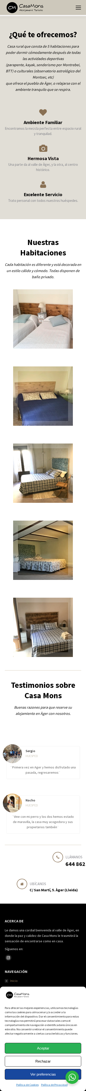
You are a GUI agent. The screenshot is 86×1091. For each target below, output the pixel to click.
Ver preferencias (43, 1074)
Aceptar (43, 1048)
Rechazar (43, 1061)
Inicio (14, 981)
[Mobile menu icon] (78, 7)
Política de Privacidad (54, 1084)
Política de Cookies (27, 1084)
